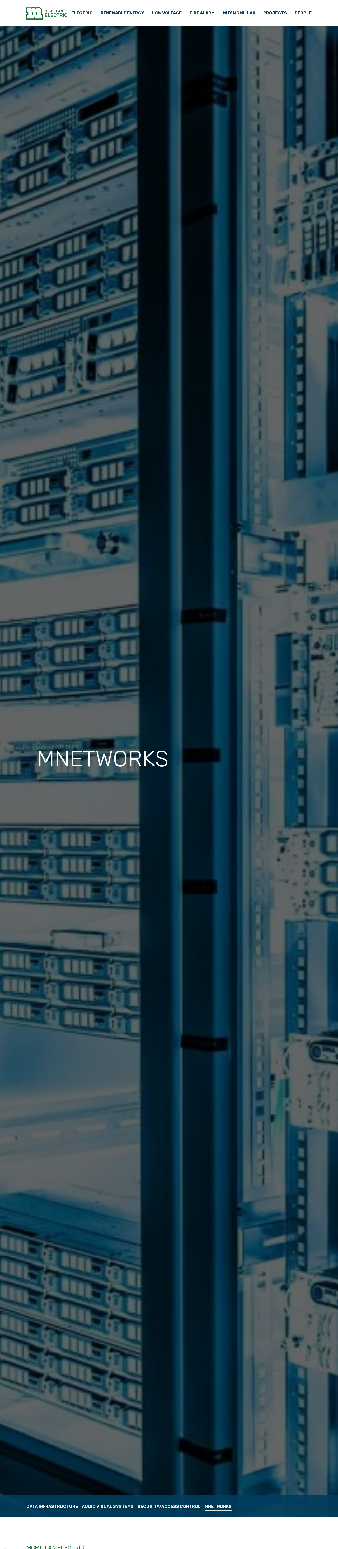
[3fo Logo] (46, 13)
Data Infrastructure (52, 1506)
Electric (82, 13)
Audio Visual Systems (108, 1506)
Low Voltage (167, 13)
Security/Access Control (169, 1506)
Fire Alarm (202, 13)
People (303, 13)
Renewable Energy (122, 13)
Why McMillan (239, 13)
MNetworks (218, 1506)
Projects (275, 13)
